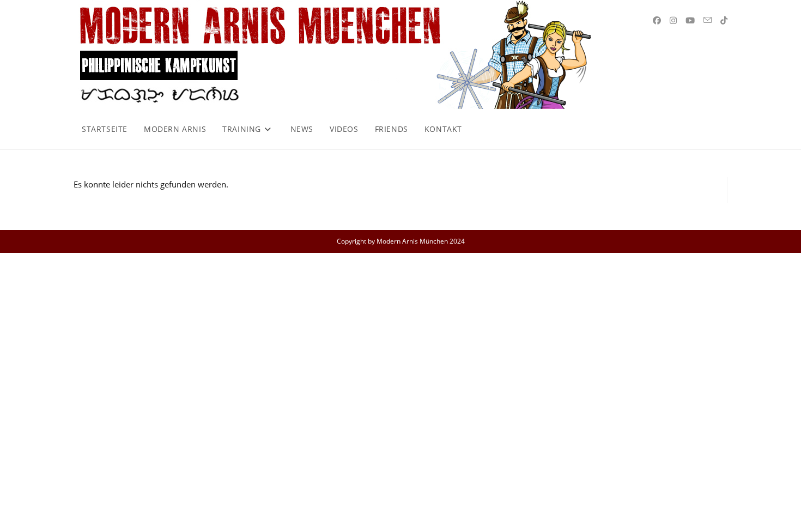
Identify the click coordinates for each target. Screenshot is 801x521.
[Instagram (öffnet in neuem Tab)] (673, 20)
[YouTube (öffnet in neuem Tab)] (690, 20)
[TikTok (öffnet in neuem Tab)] (724, 20)
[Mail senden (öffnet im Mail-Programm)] (707, 20)
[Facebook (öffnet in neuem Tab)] (656, 20)
